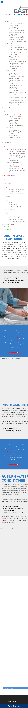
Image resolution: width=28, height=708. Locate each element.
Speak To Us (14, 352)
